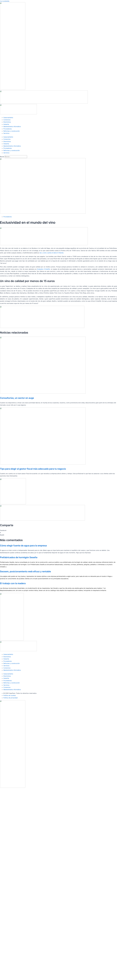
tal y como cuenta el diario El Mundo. (52, 253)
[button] (58, 530)
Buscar (2, 156)
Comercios (6, 120)
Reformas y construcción (11, 131)
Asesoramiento (8, 117)
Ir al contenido (4, 1)
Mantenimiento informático (12, 126)
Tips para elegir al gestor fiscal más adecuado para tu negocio (33, 468)
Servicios (6, 133)
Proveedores (7, 129)
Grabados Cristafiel (43, 269)
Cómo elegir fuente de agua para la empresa (23, 545)
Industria (6, 124)
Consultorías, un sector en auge (17, 398)
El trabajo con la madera (13, 583)
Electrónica (7, 122)
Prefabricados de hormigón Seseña (18, 557)
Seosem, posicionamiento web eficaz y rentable (25, 571)
